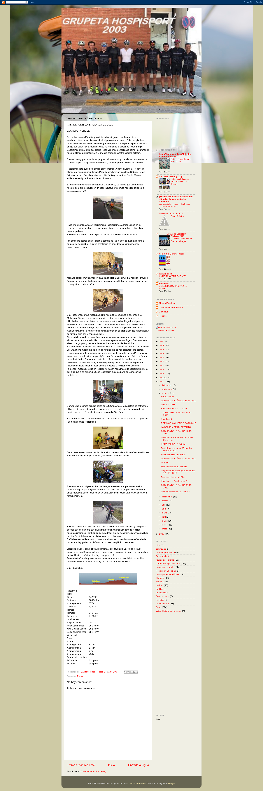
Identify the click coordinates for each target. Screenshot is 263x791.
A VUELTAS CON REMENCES (172, 276)
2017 (162, 353)
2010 (162, 381)
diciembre (167, 385)
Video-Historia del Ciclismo (169, 611)
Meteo (159, 582)
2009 (162, 534)
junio (164, 509)
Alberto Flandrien (167, 303)
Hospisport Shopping (166, 571)
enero (165, 529)
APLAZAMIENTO (169, 397)
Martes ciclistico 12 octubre (174, 467)
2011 (161, 378)
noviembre (167, 389)
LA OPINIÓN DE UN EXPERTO (176, 427)
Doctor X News (168, 405)
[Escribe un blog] (128, 672)
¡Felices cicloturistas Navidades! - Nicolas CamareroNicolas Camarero (176, 199)
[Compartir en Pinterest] (136, 672)
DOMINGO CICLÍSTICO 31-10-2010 (178, 401)
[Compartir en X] (130, 672)
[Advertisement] (190, 663)
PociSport (164, 283)
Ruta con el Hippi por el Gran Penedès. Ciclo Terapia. (181, 181)
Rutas (80, 676)
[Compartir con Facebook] (133, 672)
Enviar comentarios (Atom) (93, 771)
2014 (162, 365)
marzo (165, 521)
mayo (165, 513)
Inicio (111, 765)
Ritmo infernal (162, 604)
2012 (162, 373)
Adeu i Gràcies (177, 216)
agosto (165, 501)
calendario (161, 549)
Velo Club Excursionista (171, 254)
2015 (162, 361)
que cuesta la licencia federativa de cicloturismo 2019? (174, 205)
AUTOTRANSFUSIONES (173, 455)
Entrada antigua (138, 765)
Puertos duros (162, 596)
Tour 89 (164, 463)
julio (164, 505)
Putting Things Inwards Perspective (181, 160)
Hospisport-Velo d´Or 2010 (174, 408)
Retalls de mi (165, 274)
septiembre (167, 497)
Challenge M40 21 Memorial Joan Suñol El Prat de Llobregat (181, 238)
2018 (162, 349)
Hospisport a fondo (165, 567)
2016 (162, 357)
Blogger (171, 783)
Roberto (163, 316)
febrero (165, 525)
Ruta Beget (166, 419)
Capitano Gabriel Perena (171, 307)
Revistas (160, 600)
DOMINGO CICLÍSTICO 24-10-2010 (178, 423)
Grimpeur (163, 312)
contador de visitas (165, 330)
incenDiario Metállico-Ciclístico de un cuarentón (175, 155)
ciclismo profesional (165, 552)
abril (164, 517)
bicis (158, 545)
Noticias (159, 585)
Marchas (160, 578)
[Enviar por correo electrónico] (125, 672)
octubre (166, 393)
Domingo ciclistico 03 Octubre (175, 492)
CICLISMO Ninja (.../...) (170, 177)
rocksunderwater (138, 783)
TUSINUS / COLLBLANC (171, 214)
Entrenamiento (163, 556)
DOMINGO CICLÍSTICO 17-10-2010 (178, 458)
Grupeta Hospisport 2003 (168, 563)
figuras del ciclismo (165, 560)
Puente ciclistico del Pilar (173, 477)
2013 (162, 369)
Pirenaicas (161, 593)
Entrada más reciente (81, 765)
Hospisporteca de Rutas (167, 574)
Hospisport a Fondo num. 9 (174, 481)
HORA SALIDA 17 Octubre (173, 444)
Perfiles (159, 589)
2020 (162, 341)
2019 (162, 345)
